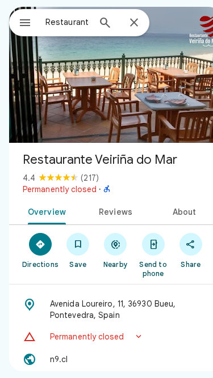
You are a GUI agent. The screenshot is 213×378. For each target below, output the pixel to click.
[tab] (45, 210)
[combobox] (67, 22)
